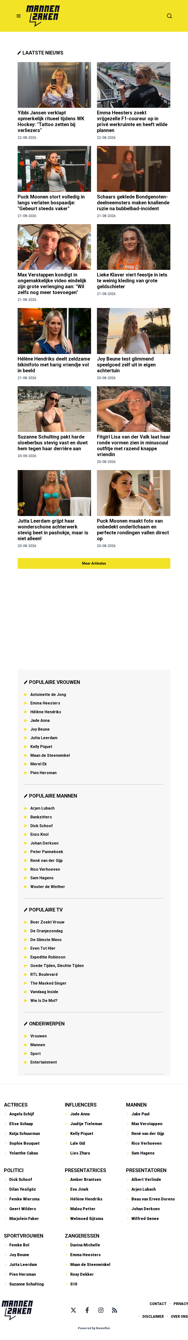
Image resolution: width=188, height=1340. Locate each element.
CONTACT (158, 1304)
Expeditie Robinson (47, 957)
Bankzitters (41, 817)
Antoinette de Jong (48, 694)
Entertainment (43, 1062)
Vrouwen (38, 1036)
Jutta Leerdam (44, 738)
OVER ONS (179, 1316)
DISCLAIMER (153, 1316)
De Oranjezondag (46, 931)
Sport (35, 1053)
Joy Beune (40, 729)
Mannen (37, 1045)
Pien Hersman (43, 772)
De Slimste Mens (46, 939)
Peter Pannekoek (46, 851)
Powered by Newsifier (94, 1328)
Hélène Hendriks (45, 712)
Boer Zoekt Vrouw (47, 922)
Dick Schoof (41, 826)
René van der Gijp (46, 860)
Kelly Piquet (41, 746)
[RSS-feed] (115, 1310)
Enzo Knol (39, 834)
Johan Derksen (44, 843)
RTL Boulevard (44, 974)
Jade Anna (40, 720)
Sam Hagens (42, 878)
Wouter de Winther (47, 886)
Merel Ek (38, 764)
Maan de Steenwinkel (50, 755)
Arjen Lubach (42, 808)
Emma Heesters (45, 703)
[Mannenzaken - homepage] (42, 16)
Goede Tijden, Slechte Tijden (57, 965)
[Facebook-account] (87, 1310)
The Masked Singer (48, 983)
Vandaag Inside (44, 991)
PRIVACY (181, 1304)
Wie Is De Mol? (44, 1000)
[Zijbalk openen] (19, 16)
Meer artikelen (94, 563)
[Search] (169, 16)
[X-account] (73, 1310)
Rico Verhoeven (45, 869)
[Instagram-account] (101, 1310)
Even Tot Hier (43, 948)
